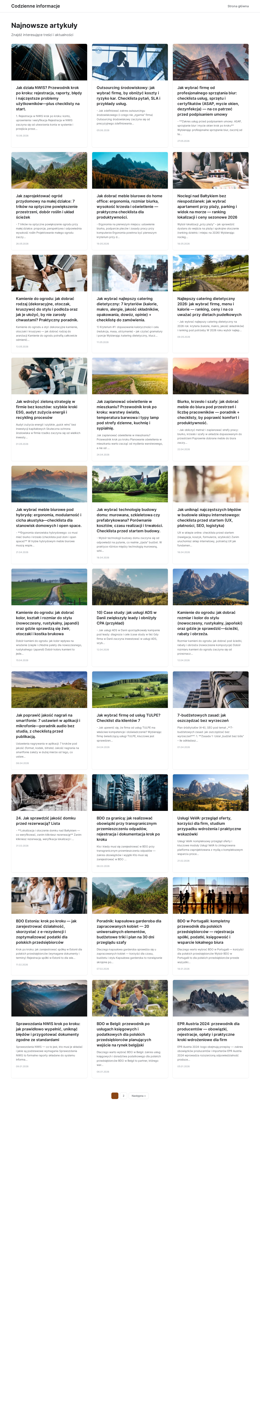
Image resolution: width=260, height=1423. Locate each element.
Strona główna (238, 6)
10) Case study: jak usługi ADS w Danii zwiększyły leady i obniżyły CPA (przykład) (127, 617)
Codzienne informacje (35, 6)
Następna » (139, 1095)
